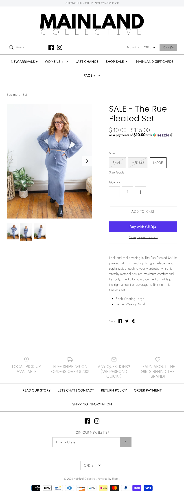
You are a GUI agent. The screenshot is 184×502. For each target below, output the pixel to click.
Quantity (114, 182)
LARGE (158, 162)
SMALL (117, 162)
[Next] (87, 161)
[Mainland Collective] (92, 23)
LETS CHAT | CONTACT (76, 390)
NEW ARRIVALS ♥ (24, 62)
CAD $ (147, 47)
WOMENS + (54, 62)
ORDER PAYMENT (148, 390)
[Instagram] (59, 47)
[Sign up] (125, 442)
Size (112, 153)
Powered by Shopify (109, 479)
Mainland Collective (85, 479)
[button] (141, 135)
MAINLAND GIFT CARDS (154, 62)
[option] (49, 161)
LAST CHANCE (87, 62)
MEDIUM (138, 162)
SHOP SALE (115, 62)
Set (25, 94)
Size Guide (117, 172)
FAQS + (90, 76)
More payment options (143, 237)
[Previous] (12, 161)
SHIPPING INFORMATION (92, 404)
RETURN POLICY (114, 390)
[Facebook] (51, 47)
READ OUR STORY (36, 390)
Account (131, 47)
